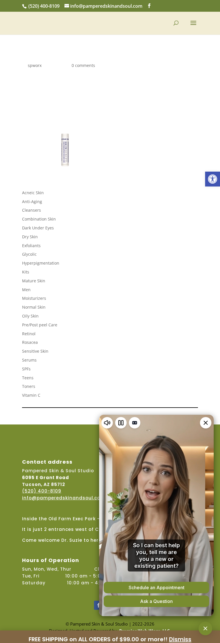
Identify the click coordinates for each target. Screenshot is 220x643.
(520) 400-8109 (44, 6)
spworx (35, 65)
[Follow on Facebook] (98, 605)
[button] (212, 179)
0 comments (83, 65)
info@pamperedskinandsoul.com (63, 498)
